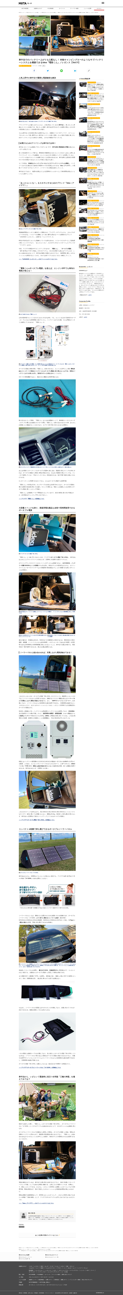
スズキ (62, 1266)
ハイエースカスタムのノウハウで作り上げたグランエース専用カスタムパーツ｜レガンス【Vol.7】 (95, 204)
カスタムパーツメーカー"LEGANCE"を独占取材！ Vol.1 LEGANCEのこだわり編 (95, 259)
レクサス (36, 1266)
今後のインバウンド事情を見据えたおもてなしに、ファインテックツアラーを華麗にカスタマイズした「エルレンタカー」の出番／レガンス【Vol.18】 (95, 87)
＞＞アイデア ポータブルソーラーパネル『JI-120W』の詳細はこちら (40, 1067)
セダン (55, 1270)
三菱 (67, 1266)
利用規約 (36, 1292)
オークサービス (41, 1284)
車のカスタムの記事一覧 (24, 1258)
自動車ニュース (32, 1279)
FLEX (65, 1284)
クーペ (92, 1270)
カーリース (62, 8)
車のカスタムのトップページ (25, 1257)
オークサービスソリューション (54, 1284)
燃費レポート (64, 1279)
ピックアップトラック (53, 1272)
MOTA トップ (21, 12)
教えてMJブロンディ (87, 1279)
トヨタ (28, 1249)
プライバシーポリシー (49, 1292)
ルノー (74, 1268)
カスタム (99, 8)
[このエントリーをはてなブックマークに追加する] (75, 70)
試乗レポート (49, 1279)
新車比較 (56, 1279)
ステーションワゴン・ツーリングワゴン (68, 1270)
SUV (88, 1270)
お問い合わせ (30, 1292)
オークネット (32, 1284)
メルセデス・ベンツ (34, 1268)
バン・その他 (64, 1272)
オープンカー (32, 1272)
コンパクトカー (39, 1270)
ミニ (65, 1268)
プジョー (86, 1268)
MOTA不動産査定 (33, 1282)
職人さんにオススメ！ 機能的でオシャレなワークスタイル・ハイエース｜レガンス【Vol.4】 (95, 230)
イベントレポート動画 (74, 1279)
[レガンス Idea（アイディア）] (47, 398)
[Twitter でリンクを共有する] (48, 70)
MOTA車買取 (25, 8)
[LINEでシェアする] (61, 70)
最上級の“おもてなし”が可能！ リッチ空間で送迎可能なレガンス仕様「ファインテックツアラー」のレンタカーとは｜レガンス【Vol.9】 (95, 185)
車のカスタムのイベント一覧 (51, 1257)
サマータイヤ (44, 1277)
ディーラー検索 (74, 8)
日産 (41, 1266)
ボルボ (69, 1268)
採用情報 (25, 1292)
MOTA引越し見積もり (44, 1282)
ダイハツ (72, 1266)
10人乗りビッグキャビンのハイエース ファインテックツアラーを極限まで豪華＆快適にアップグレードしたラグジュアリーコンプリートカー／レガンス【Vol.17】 (95, 98)
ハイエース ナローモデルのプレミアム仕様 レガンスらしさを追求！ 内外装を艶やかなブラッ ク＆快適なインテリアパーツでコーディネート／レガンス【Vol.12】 (95, 162)
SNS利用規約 (41, 1292)
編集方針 (75, 1292)
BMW (42, 1268)
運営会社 (21, 1292)
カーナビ (51, 1277)
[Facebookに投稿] (34, 70)
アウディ (59, 1268)
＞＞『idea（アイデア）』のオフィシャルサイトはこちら (36, 1203)
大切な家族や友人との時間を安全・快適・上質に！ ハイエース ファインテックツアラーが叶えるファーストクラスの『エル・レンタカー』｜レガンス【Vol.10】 (95, 172)
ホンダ (46, 1266)
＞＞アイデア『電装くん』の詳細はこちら (31, 498)
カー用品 (21, 1277)
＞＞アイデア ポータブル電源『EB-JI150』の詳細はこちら (37, 820)
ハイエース (34, 1249)
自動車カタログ (38, 8)
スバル (56, 1266)
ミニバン (82, 1270)
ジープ (79, 1268)
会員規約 (71, 1292)
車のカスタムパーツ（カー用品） (33, 12)
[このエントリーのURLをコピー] (89, 70)
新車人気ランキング (67, 1274)
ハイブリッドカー (41, 1272)
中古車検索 (50, 8)
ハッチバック (48, 1270)
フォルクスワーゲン (50, 1268)
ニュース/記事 (87, 8)
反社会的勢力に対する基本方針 (61, 1292)
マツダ (51, 1266)
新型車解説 (41, 1279)
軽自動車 (31, 1270)
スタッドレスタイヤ (34, 1277)
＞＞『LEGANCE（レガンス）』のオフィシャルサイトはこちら (38, 259)
